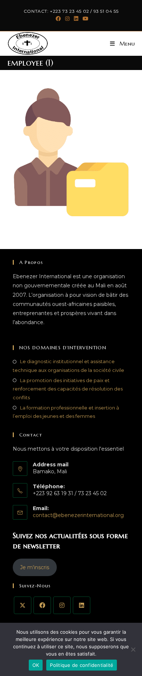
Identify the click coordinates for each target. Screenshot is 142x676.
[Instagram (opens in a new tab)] (67, 18)
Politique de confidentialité (81, 665)
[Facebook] (42, 605)
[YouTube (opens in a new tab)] (84, 18)
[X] (22, 605)
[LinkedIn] (81, 605)
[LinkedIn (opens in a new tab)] (76, 18)
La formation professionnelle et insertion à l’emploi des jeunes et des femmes (66, 412)
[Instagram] (62, 605)
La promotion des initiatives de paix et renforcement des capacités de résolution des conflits (68, 388)
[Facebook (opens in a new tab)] (58, 18)
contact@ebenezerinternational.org (78, 515)
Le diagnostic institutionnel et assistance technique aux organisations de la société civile (68, 365)
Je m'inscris (34, 567)
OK (35, 665)
